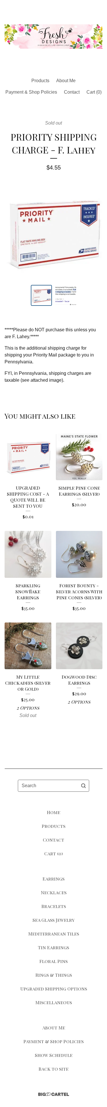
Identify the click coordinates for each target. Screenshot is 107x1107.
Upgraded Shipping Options (53, 989)
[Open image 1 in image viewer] (53, 232)
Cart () (94, 92)
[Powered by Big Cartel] (53, 1094)
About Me (66, 80)
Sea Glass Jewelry (53, 920)
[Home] (53, 36)
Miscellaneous (53, 1002)
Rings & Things (53, 975)
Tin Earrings (53, 947)
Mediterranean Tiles (53, 934)
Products (40, 80)
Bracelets (53, 906)
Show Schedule (53, 1055)
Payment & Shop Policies (31, 92)
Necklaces (53, 892)
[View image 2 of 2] (65, 295)
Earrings (53, 879)
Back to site (53, 1069)
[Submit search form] (83, 785)
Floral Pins (53, 961)
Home (53, 812)
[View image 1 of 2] (41, 295)
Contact (72, 92)
